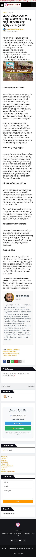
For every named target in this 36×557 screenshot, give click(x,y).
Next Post (31, 386)
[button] (2, 4)
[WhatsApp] (12, 361)
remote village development (11, 353)
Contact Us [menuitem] (4, 462)
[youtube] (20, 540)
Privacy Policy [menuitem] (5, 464)
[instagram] (24, 540)
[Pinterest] (16, 361)
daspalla (10, 12)
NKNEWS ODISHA (18, 548)
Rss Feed (20, 553)
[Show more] (23, 361)
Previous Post (6, 386)
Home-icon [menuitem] (4, 456)
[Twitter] (8, 361)
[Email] (20, 361)
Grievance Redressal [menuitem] (7, 466)
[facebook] (11, 540)
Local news (16, 349)
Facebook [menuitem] (4, 468)
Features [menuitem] (3, 458)
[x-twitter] (16, 540)
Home (4, 12)
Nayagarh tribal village (9, 351)
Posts (7, 396)
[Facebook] (4, 361)
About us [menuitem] (3, 460)
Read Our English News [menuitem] (8, 471)
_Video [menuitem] (3, 469)
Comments (9, 398)
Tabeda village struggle (10, 355)
